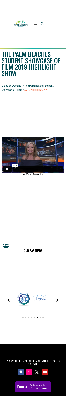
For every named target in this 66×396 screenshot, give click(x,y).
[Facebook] (21, 372)
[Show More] (33, 310)
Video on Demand (11, 85)
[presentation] (8, 300)
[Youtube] (45, 372)
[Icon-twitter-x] (37, 372)
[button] (36, 23)
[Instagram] (29, 372)
